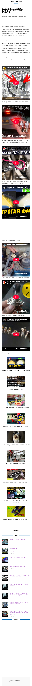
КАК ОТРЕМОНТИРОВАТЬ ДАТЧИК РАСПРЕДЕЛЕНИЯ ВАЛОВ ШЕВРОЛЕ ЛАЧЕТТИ (19, 613)
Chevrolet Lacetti (16, 1)
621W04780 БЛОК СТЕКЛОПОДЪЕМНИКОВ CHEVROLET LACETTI (19, 550)
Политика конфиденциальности (16, 681)
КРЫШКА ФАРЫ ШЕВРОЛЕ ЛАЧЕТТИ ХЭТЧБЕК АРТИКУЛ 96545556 (19, 603)
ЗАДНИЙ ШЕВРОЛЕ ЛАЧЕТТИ (17, 566)
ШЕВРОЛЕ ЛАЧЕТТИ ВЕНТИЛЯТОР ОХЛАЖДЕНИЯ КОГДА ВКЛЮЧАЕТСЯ (19, 594)
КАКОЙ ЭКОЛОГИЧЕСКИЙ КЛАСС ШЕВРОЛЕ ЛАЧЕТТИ (18, 558)
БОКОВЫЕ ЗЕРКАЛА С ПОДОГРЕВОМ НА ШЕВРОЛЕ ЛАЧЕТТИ (19, 576)
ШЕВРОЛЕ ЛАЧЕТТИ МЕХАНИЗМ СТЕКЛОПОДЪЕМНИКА (18, 540)
